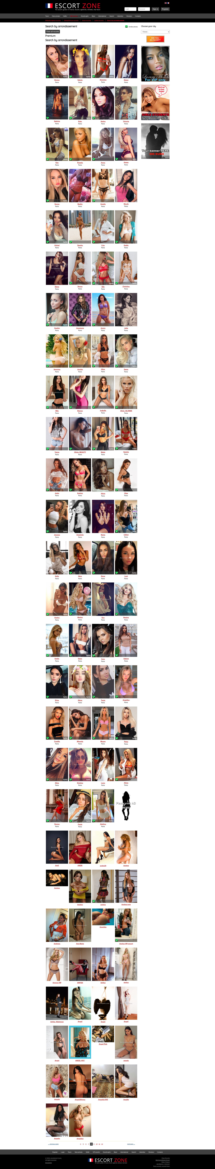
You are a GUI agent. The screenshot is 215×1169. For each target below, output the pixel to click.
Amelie (103, 204)
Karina (57, 617)
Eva (103, 617)
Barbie (80, 204)
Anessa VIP (57, 983)
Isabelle (103, 410)
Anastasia (80, 328)
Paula (80, 824)
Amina (103, 121)
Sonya (57, 204)
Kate (80, 121)
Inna (103, 659)
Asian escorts (86, 20)
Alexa (80, 700)
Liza (103, 245)
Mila (57, 411)
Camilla (57, 741)
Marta (103, 535)
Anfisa (103, 983)
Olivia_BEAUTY (80, 452)
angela (126, 1060)
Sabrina (57, 121)
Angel (80, 1021)
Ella (103, 287)
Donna (56, 80)
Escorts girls (84, 16)
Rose (103, 576)
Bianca (80, 411)
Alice (103, 369)
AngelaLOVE (103, 1099)
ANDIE (80, 865)
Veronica (103, 80)
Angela (57, 1099)
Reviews (129, 16)
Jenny (103, 328)
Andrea (126, 865)
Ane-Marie (80, 944)
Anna (103, 163)
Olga (126, 493)
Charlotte (80, 535)
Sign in (155, 9)
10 (97, 1144)
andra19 (103, 866)
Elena (57, 287)
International (102, 16)
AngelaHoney (80, 1099)
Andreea (57, 944)
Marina (80, 617)
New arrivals (56, 16)
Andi (57, 865)
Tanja (103, 700)
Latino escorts (99, 20)
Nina (80, 576)
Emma (126, 162)
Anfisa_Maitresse (57, 1022)
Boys (93, 16)
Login (62, 1152)
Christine (126, 286)
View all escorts (52, 32)
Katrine (80, 493)
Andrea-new (126, 904)
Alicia (126, 783)
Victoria (126, 121)
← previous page (53, 1144)
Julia (126, 328)
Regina (126, 617)
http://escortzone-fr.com (163, 1160)
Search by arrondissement (115, 20)
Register (165, 9)
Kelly (57, 576)
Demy (126, 369)
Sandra (80, 245)
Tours (47, 16)
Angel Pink (103, 1044)
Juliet (57, 493)
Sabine (126, 659)
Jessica (57, 535)
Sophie (57, 328)
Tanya (57, 452)
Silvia (103, 493)
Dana (80, 659)
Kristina (80, 783)
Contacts (138, 16)
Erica (57, 700)
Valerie (80, 80)
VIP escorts (74, 16)
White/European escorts (53, 20)
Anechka (103, 927)
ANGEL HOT (80, 1060)
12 (102, 1144)
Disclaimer (48, 1163)
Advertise (120, 16)
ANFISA (80, 983)
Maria (103, 452)
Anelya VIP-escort (126, 944)
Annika (80, 369)
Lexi (126, 576)
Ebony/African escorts (71, 20)
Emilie (126, 245)
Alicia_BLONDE (126, 411)
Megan (103, 741)
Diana (126, 80)
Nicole (126, 204)
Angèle (126, 1099)
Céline (126, 535)
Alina (57, 783)
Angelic (57, 1138)
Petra (126, 742)
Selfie (65, 16)
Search (112, 16)
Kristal (57, 245)
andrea (103, 905)
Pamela (80, 163)
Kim (57, 163)
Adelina (103, 824)
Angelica (126, 700)
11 (99, 1144)
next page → (131, 1144)
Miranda (80, 741)
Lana (103, 783)
